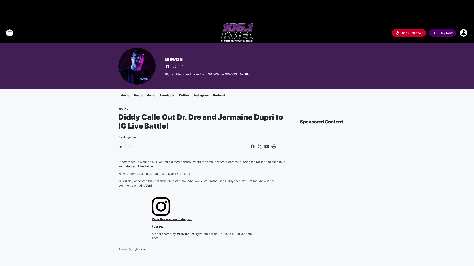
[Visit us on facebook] (167, 66)
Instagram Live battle (138, 166)
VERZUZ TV (185, 234)
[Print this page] (273, 146)
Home (125, 95)
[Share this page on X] (259, 146)
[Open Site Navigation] (9, 33)
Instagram (201, 95)
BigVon (146, 185)
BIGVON (174, 59)
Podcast (219, 95)
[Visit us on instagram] (181, 66)
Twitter (184, 95)
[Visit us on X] (174, 66)
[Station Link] (237, 32)
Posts (138, 95)
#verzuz (158, 226)
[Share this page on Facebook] (252, 146)
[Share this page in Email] (266, 146)
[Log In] (464, 33)
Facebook (167, 95)
